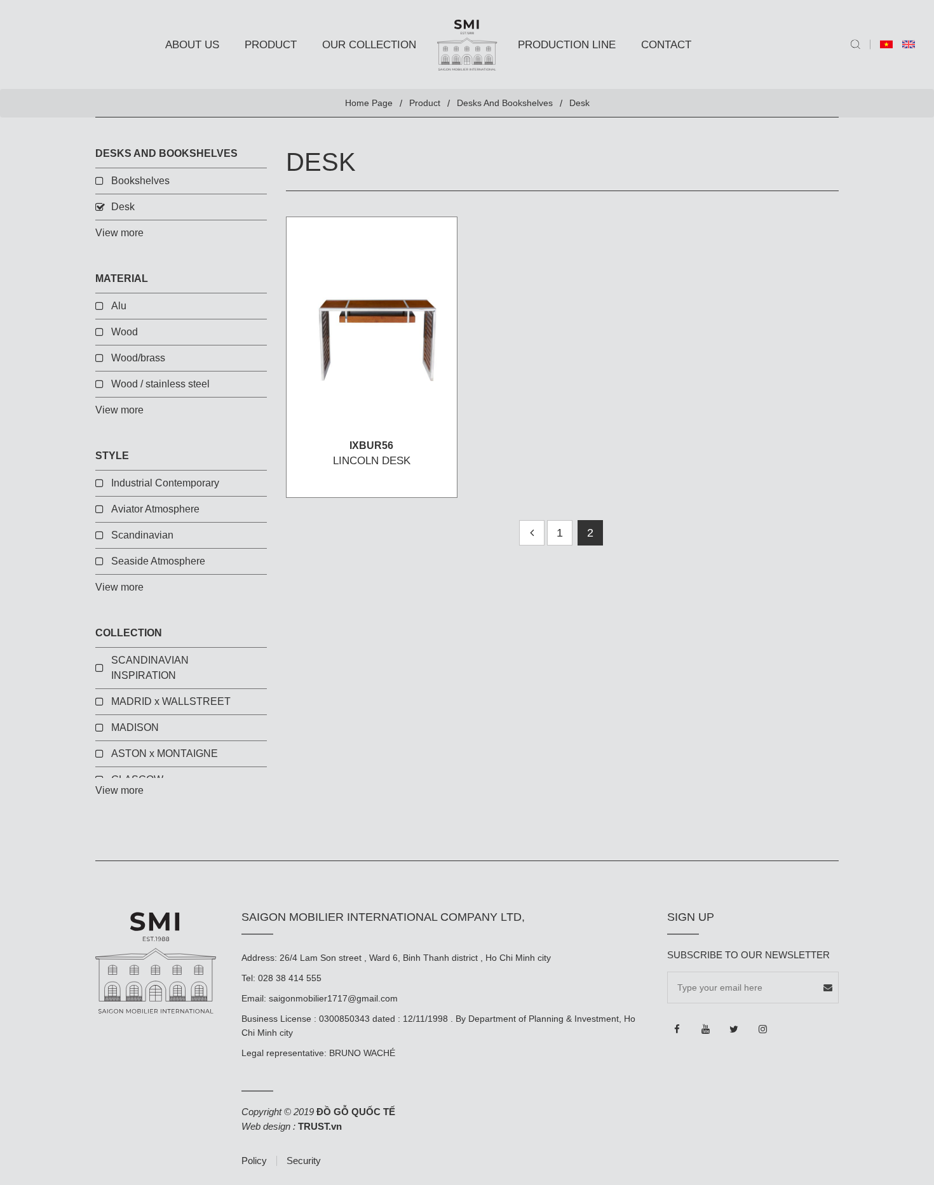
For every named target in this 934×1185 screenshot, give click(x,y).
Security (304, 1161)
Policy (254, 1161)
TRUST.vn (320, 1126)
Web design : (268, 1126)
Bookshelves (140, 180)
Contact (666, 45)
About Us (192, 45)
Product (271, 45)
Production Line (567, 45)
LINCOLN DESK (371, 461)
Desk (123, 206)
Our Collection (369, 45)
